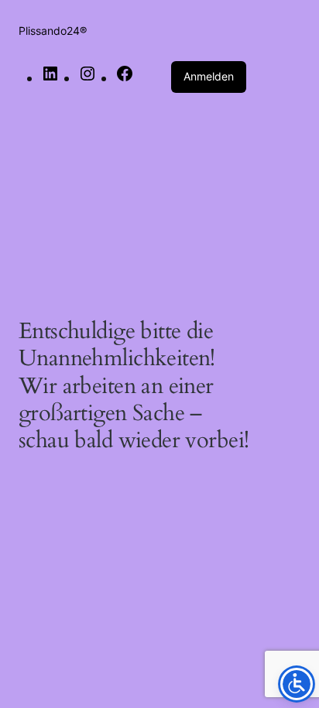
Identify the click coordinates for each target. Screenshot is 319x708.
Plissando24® (53, 30)
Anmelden (209, 76)
